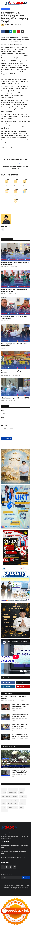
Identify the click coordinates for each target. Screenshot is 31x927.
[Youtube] (14, 867)
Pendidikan (14, 796)
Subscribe (25, 877)
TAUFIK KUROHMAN (6, 765)
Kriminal (23, 800)
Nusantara (22, 789)
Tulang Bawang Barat (13, 800)
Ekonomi (10, 807)
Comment (4, 425)
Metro (15, 807)
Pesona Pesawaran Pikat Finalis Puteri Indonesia (13, 857)
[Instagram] (10, 867)
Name (3, 410)
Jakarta (4, 800)
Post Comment (7, 438)
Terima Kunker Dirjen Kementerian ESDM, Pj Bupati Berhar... (13, 852)
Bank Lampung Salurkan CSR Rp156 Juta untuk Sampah (14, 345)
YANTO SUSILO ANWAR (6, 700)
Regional (4, 789)
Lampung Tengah (5, 9)
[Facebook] (3, 867)
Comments (5, 406)
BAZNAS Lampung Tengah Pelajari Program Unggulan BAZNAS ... (15, 263)
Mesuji (21, 807)
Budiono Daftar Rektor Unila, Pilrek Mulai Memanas (19, 725)
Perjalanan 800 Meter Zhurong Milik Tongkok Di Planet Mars (14, 846)
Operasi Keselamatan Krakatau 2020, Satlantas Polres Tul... (14, 697)
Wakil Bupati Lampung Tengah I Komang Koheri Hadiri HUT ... (20, 771)
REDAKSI (3, 293)
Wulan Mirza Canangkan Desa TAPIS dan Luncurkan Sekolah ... (14, 290)
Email (2, 417)
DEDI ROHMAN (15, 728)
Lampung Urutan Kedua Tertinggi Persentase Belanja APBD (15, 167)
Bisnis (3, 803)
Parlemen (4, 811)
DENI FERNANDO (9, 24)
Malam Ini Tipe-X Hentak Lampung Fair (15, 159)
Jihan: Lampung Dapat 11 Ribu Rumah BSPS (15, 398)
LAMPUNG (22, 803)
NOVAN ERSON (15, 708)
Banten (4, 792)
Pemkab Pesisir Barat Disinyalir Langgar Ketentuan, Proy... (20, 715)
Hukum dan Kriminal (12, 803)
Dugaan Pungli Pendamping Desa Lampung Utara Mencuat (20, 735)
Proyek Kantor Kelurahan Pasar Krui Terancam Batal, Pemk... (20, 705)
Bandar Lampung (13, 789)
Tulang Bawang (6, 796)
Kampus (21, 792)
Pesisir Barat (23, 796)
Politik (3, 807)
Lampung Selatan (12, 792)
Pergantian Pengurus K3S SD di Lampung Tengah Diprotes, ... (14, 317)
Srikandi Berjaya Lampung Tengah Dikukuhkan (12, 372)
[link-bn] (15, 466)
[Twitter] (7, 867)
